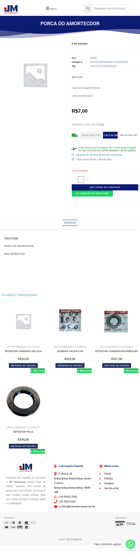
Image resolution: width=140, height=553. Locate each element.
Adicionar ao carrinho (105, 187)
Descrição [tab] (70, 222)
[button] (51, 8)
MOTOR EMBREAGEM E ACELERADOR (109, 61)
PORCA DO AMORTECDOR (103, 66)
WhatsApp (39, 371)
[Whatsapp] (130, 544)
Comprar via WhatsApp (94, 193)
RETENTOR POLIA (23, 431)
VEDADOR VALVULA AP (70, 351)
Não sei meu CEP (128, 135)
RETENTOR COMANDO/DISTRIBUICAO (116, 351)
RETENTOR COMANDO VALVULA (23, 351)
